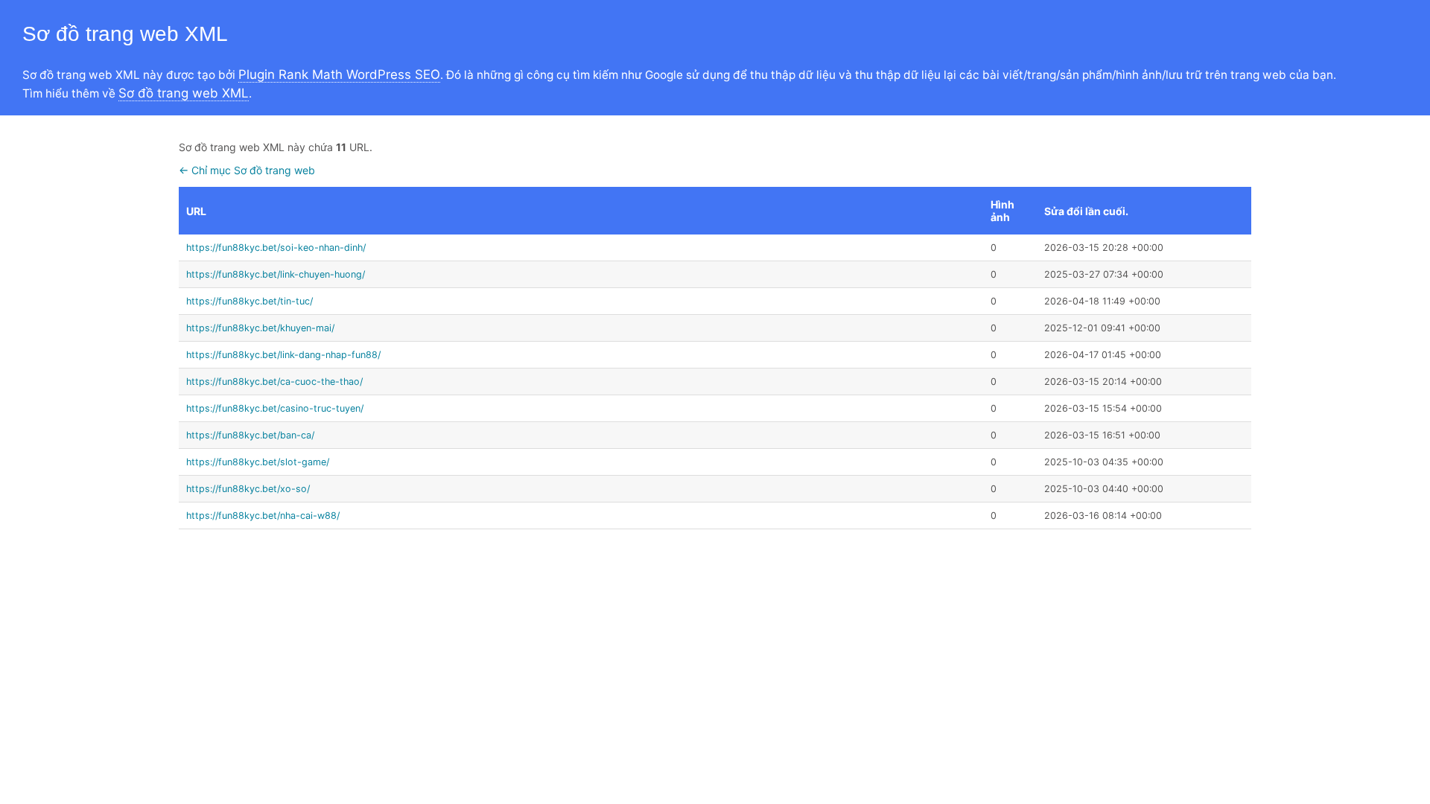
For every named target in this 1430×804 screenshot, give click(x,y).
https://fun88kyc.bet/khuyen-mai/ (260, 328)
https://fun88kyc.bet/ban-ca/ (250, 435)
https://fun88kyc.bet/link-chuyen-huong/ (275, 274)
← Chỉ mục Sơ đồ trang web (247, 170)
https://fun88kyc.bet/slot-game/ (257, 462)
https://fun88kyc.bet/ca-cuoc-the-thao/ (274, 381)
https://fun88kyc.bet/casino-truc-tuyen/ (274, 408)
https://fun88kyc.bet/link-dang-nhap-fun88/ (283, 354)
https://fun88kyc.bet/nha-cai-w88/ (263, 515)
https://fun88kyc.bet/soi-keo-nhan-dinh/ (276, 247)
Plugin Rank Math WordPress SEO (339, 74)
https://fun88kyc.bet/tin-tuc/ (249, 301)
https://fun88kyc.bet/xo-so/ (248, 488)
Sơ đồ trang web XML (183, 93)
